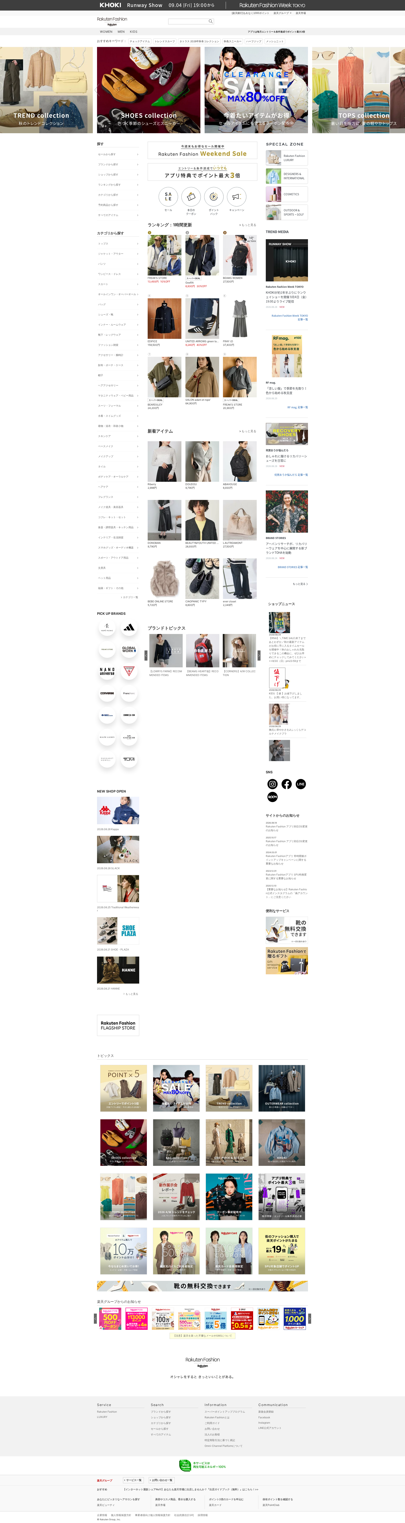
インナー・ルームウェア (112, 324)
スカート (103, 284)
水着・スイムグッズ (109, 415)
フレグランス (105, 496)
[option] (148, 90)
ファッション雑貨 (108, 344)
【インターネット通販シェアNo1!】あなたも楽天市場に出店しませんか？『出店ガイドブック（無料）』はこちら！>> (190, 1489)
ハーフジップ (253, 41)
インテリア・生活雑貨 (110, 537)
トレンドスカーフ (165, 41)
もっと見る (132, 993)
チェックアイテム (140, 41)
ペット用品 (104, 578)
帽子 (100, 375)
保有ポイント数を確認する (278, 1499)
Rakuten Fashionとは (217, 1417)
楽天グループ (281, 13)
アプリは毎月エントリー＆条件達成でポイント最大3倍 (276, 31)
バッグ (102, 304)
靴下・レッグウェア (109, 334)
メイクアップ (105, 456)
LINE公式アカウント (270, 1427)
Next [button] (308, 90)
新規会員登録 (266, 1411)
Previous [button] (97, 90)
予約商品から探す (108, 204)
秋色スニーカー (233, 41)
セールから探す (107, 154)
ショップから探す (108, 174)
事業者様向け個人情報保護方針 (152, 1515)
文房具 (102, 567)
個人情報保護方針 (121, 1515)
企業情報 (102, 1515)
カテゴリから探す (108, 194)
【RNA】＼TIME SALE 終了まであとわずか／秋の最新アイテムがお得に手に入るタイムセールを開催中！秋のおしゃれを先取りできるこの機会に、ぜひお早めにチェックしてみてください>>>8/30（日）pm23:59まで (287, 649)
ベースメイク (105, 446)
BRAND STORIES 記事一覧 (293, 567)
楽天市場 (301, 13)
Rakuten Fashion (129, 21)
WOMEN (106, 31)
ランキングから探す (109, 184)
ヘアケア (103, 486)
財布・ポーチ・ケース (110, 365)
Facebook (264, 1417)
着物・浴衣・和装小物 (110, 426)
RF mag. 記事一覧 (298, 407)
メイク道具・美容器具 (110, 507)
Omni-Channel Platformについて (224, 1445)
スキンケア (104, 436)
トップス (103, 243)
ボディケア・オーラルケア (113, 476)
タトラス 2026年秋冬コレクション (199, 41)
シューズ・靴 (105, 314)
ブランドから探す (108, 164)
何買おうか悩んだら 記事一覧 (291, 475)
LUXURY (102, 1416)
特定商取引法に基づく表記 (220, 1440)
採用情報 (203, 1515)
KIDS (134, 31)
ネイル (102, 466)
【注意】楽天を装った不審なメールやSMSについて (202, 1335)
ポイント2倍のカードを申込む (226, 1499)
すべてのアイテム (108, 215)
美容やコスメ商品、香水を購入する (175, 1499)
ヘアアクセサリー (108, 385)
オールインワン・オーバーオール (117, 294)
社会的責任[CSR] (184, 1515)
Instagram (264, 1422)
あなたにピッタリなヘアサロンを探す (118, 1499)
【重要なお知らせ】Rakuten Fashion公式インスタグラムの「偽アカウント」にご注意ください (287, 893)
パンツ (102, 263)
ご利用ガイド (212, 1423)
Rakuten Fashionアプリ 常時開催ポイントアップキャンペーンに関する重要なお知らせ (286, 859)
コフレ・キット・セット (112, 517)
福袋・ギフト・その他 (110, 588)
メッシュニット (275, 41)
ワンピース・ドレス (109, 274)
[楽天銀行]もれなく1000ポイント (250, 13)
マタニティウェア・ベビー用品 (116, 395)
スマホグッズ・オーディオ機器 (116, 547)
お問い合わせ (212, 1428)
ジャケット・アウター (110, 253)
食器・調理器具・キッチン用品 (116, 527)
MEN (121, 31)
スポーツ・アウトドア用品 (113, 557)
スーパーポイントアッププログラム (225, 1411)
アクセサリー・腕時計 (110, 355)
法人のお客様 (212, 1434)
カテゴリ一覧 (130, 597)
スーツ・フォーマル (109, 405)
